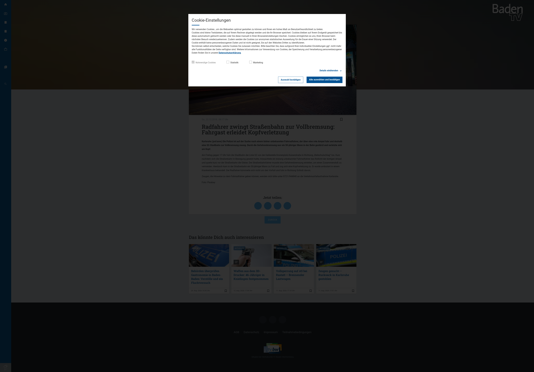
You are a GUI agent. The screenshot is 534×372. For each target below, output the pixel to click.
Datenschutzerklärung (230, 52)
